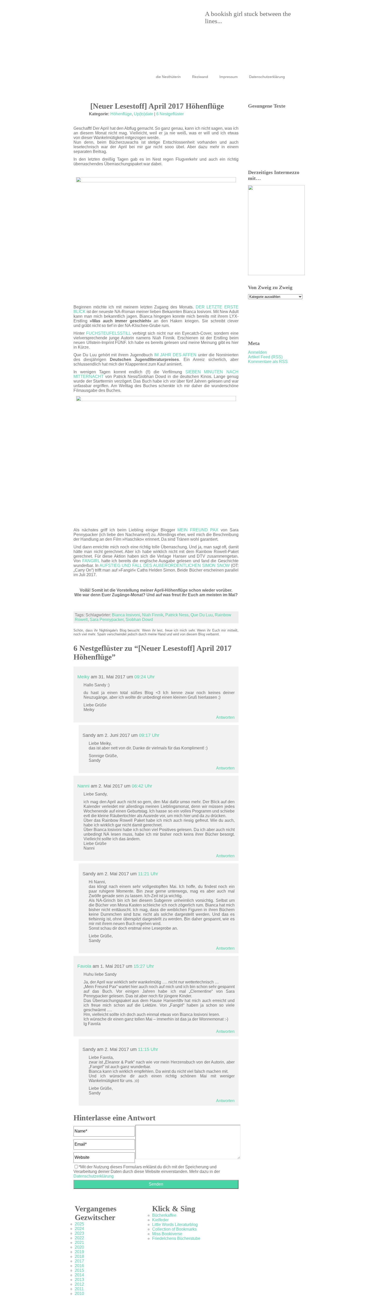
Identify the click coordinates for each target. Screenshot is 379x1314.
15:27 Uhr (144, 966)
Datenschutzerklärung (267, 77)
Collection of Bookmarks (174, 1229)
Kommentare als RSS (268, 361)
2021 (79, 1242)
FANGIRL (91, 561)
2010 (79, 1293)
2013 (79, 1279)
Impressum (228, 77)
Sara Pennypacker (106, 619)
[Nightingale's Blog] (184, 28)
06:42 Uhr (142, 786)
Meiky (83, 676)
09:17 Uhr (149, 735)
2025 (79, 1224)
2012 (79, 1284)
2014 (79, 1275)
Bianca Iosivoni (126, 615)
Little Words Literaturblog (175, 1224)
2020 (79, 1247)
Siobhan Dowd (139, 619)
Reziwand (200, 77)
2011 (79, 1289)
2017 (79, 1261)
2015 (79, 1270)
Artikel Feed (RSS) (265, 357)
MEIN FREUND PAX (197, 530)
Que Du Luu (202, 615)
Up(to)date (143, 114)
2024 (79, 1228)
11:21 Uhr (148, 873)
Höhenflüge (121, 114)
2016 (79, 1266)
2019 (79, 1252)
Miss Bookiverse (167, 1234)
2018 (79, 1256)
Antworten (225, 717)
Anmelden (257, 352)
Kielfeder (160, 1220)
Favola (84, 966)
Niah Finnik (152, 615)
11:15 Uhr (148, 1049)
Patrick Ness (176, 615)
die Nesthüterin (168, 77)
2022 (79, 1238)
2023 (79, 1233)
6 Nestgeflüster (170, 114)
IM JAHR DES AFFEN (175, 355)
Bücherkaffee (164, 1215)
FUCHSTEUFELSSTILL (108, 333)
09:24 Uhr (144, 676)
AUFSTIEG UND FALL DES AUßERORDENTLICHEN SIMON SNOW (165, 565)
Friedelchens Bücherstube (176, 1238)
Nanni (83, 786)
